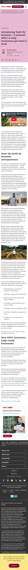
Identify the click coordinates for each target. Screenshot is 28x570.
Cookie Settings (16, 560)
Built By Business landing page (12, 104)
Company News (13, 442)
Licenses (17, 490)
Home (3, 442)
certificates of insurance (7, 383)
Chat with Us (14, 473)
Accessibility (23, 490)
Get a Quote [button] (7, 436)
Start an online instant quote (9, 401)
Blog (7, 442)
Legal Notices (5, 527)
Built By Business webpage (13, 331)
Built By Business (10, 68)
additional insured (19, 383)
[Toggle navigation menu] (26, 7)
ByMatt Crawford (11, 50)
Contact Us (14, 470)
